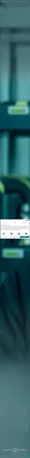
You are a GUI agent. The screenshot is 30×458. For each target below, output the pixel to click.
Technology (20, 1)
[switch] (11, 234)
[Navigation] (27, 1)
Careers (24, 1)
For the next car (15, 1)
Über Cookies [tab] (25, 222)
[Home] (4, 1)
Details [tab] (15, 222)
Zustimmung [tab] (5, 222)
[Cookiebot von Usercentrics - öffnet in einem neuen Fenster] (26, 220)
